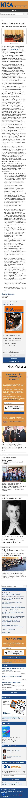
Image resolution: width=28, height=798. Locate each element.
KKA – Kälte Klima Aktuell (11, 399)
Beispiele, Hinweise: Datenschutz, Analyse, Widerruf (14, 422)
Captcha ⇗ (20, 409)
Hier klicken (16, 408)
